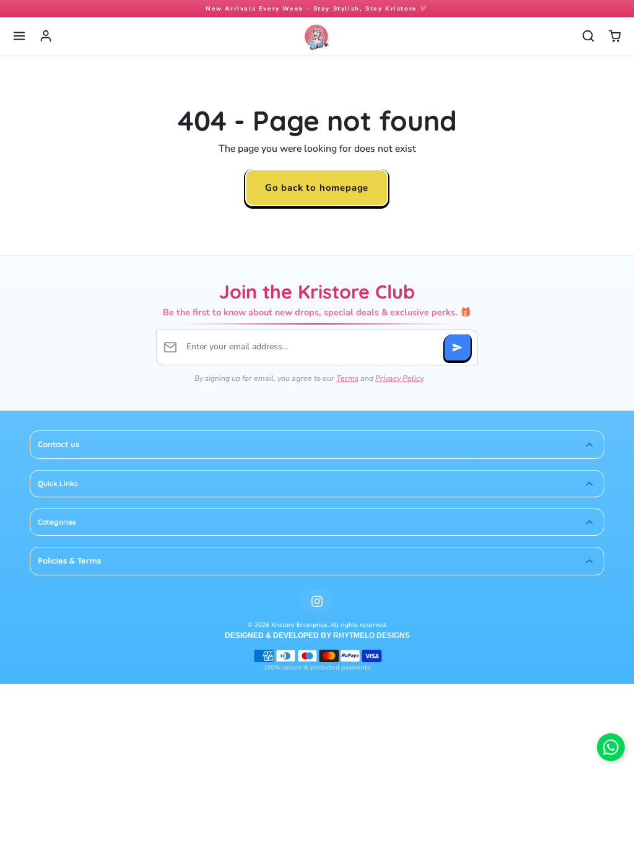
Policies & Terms (69, 560)
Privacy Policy (399, 378)
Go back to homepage (316, 187)
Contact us (58, 444)
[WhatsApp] (611, 747)
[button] (19, 36)
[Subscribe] (458, 347)
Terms (347, 378)
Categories (57, 521)
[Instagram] (316, 601)
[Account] (46, 36)
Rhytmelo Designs (371, 635)
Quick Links (58, 483)
